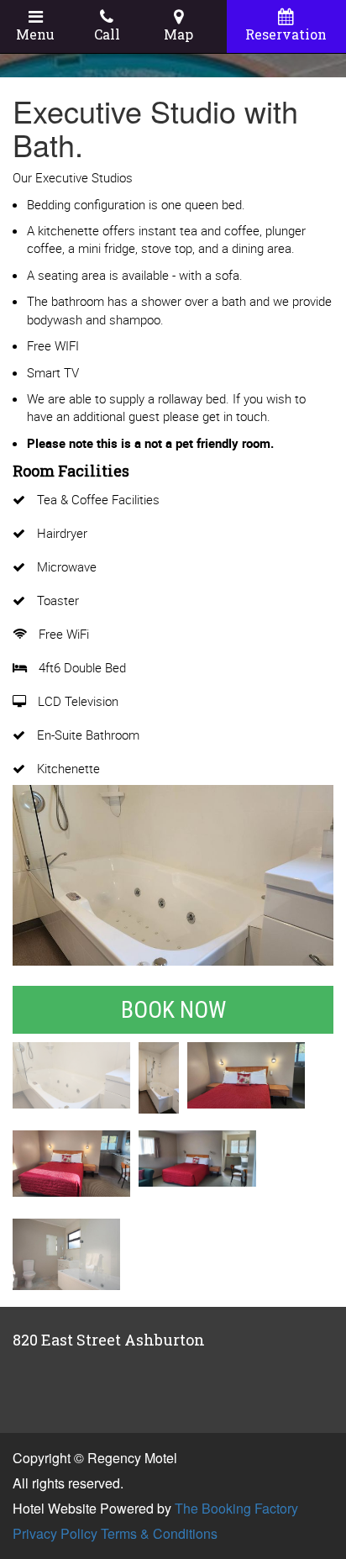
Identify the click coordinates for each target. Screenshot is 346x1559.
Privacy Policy (55, 1533)
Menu (35, 34)
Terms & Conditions (159, 1533)
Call (107, 34)
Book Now (173, 1010)
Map (178, 34)
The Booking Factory (236, 1508)
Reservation (286, 34)
